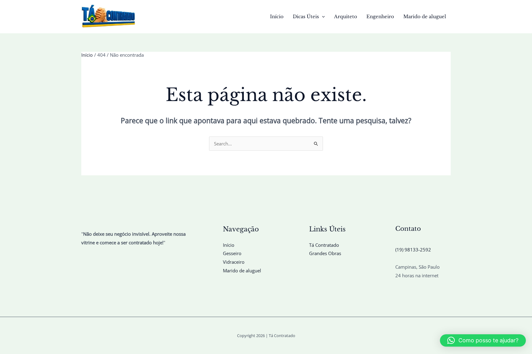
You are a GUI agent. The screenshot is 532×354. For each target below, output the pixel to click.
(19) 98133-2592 (413, 249)
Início (277, 16)
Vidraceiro (233, 262)
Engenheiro (380, 16)
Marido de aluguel (424, 16)
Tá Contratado (324, 245)
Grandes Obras (325, 253)
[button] (322, 16)
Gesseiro (232, 253)
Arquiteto (345, 16)
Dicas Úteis (306, 16)
